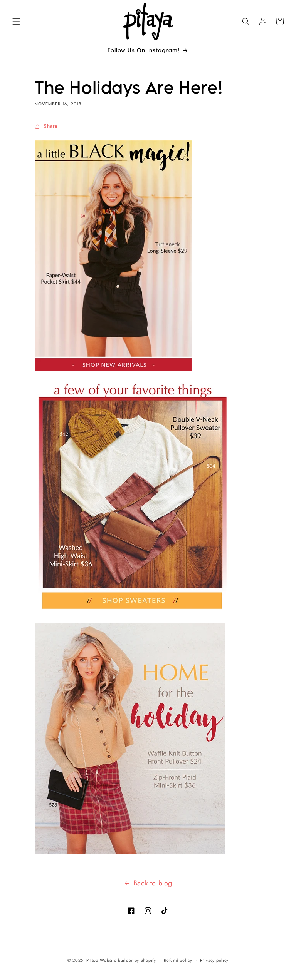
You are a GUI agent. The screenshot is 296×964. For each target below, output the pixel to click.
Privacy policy (214, 960)
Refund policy (178, 960)
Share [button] (51, 126)
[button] (16, 21)
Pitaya (92, 960)
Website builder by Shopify (128, 960)
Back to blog (152, 883)
